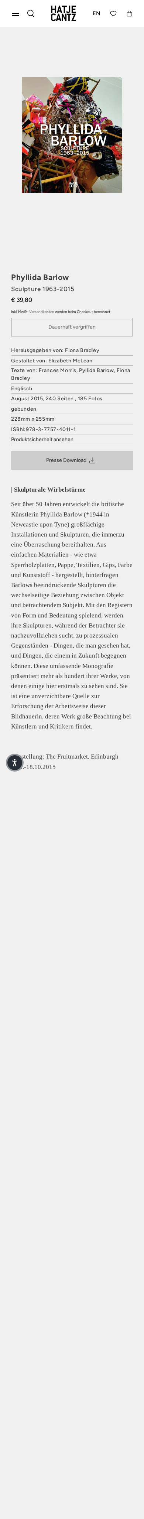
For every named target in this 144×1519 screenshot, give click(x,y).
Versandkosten (41, 311)
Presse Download (66, 460)
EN (97, 13)
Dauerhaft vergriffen (72, 327)
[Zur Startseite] (63, 13)
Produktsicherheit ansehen (42, 439)
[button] (15, 763)
